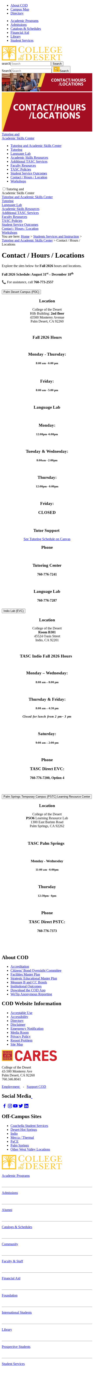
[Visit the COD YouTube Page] (15, 1107)
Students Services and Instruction (56, 236)
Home (25, 236)
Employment (11, 1087)
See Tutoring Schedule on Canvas (47, 539)
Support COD (36, 1087)
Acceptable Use (21, 1013)
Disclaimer (17, 1024)
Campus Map (19, 9)
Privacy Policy (20, 1036)
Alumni (7, 1210)
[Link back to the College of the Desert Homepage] (32, 59)
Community (10, 1244)
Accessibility (19, 1017)
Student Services (13, 1364)
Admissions (10, 1193)
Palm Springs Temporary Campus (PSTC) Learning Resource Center (46, 796)
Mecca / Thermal (22, 1137)
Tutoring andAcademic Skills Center (18, 136)
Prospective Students (16, 1347)
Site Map (16, 1044)
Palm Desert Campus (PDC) (21, 292)
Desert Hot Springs (23, 1129)
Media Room (19, 1032)
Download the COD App (27, 990)
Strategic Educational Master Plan (33, 978)
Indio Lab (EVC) (13, 611)
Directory (17, 13)
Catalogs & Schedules (17, 1227)
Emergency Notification (27, 1028)
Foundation (9, 1295)
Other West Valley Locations (30, 1149)
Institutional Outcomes (26, 986)
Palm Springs (19, 1145)
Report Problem (21, 1040)
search (6, 63)
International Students (17, 1312)
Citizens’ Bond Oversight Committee (35, 970)
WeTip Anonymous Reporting (31, 994)
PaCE (14, 1141)
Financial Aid (11, 1278)
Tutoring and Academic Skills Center (27, 240)
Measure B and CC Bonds (28, 982)
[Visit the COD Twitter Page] (21, 1107)
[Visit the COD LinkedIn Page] (26, 1107)
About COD (19, 5)
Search (57, 63)
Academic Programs (16, 1176)
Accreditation (19, 966)
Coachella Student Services (29, 1126)
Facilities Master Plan (25, 974)
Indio (14, 1133)
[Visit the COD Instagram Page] (10, 1107)
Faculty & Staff (12, 1261)
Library (7, 1329)
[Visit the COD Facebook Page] (4, 1107)
